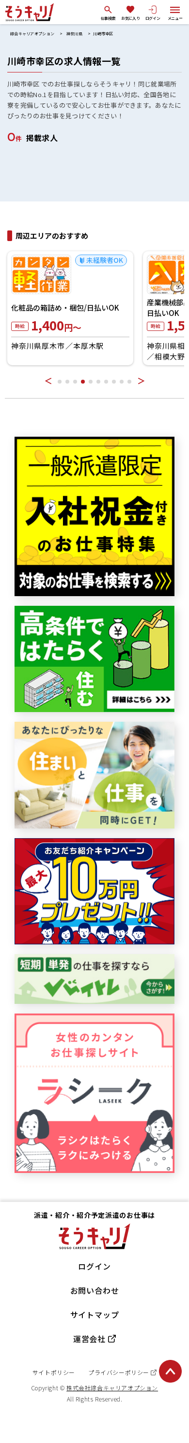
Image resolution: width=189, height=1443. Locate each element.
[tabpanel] (70, 308)
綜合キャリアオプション (32, 34)
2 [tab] (67, 382)
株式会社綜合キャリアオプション (112, 1388)
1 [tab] (60, 382)
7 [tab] (106, 382)
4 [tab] (83, 382)
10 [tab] (129, 382)
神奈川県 (74, 34)
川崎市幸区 (104, 34)
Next (141, 380)
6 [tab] (98, 382)
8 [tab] (114, 382)
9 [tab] (122, 382)
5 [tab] (91, 382)
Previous (48, 380)
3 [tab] (75, 382)
